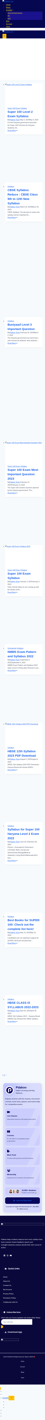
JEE (9, 15)
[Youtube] (11, 1255)
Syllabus (23, 108)
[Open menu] (4, 36)
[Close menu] (0, 1388)
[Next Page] (6, 1075)
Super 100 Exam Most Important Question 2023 (23, 474)
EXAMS (6, 1398)
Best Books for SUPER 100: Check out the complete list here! (23, 925)
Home (8, 5)
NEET (9, 18)
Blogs (8, 7)
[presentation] (23, 93)
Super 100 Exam (14, 108)
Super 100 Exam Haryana (15, 13)
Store (8, 26)
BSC (8, 21)
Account (9, 24)
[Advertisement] (22, 59)
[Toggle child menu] (11, 1398)
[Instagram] (7, 1256)
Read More (12, 130)
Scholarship (12, 648)
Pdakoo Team (15, 120)
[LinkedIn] (4, 1256)
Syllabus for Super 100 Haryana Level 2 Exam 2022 (24, 834)
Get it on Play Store (24, 1200)
